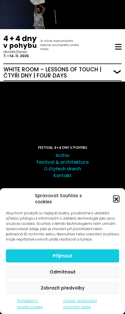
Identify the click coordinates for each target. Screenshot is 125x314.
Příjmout (62, 256)
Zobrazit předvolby (63, 288)
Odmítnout (63, 272)
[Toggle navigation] (118, 47)
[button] (116, 199)
